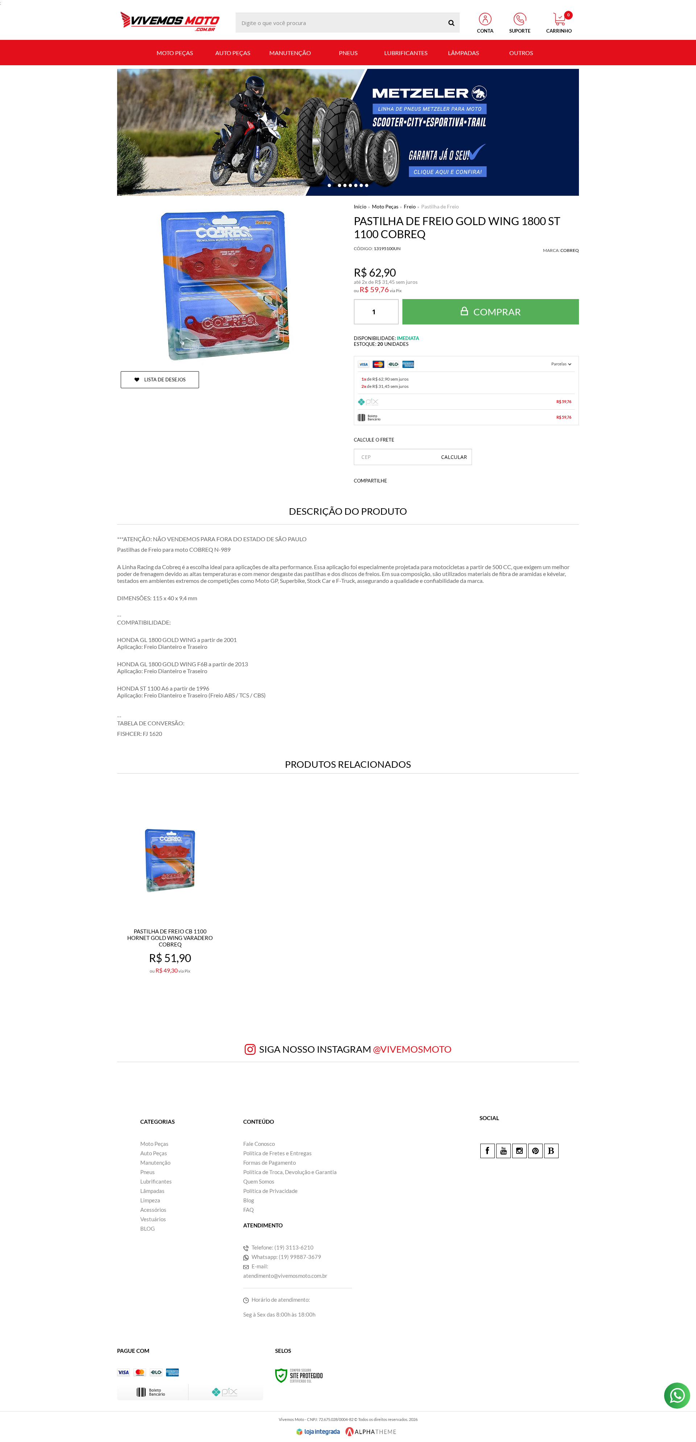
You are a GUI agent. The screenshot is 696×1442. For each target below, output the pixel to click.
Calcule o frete (374, 440)
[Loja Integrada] (318, 1432)
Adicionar (186, 996)
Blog (248, 1200)
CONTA (485, 31)
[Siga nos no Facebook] (487, 1151)
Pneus (147, 1172)
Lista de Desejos (164, 379)
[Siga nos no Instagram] (519, 1151)
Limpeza (150, 1200)
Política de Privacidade (270, 1191)
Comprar (496, 312)
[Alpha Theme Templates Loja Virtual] (370, 1431)
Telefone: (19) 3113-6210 (282, 1247)
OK (454, 457)
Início (360, 206)
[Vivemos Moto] (170, 22)
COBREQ (569, 250)
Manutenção (155, 1162)
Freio (410, 206)
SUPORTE (519, 31)
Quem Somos (258, 1181)
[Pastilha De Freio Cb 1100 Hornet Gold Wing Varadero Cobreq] (170, 900)
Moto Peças (385, 206)
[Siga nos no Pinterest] (535, 1151)
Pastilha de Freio (440, 206)
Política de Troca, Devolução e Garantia (290, 1172)
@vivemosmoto (412, 1049)
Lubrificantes (156, 1181)
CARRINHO (559, 23)
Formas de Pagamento (269, 1162)
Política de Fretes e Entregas (277, 1153)
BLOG (147, 1228)
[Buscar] (451, 23)
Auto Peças (153, 1153)
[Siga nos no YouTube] (503, 1151)
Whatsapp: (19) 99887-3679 (285, 1257)
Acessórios (153, 1209)
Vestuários (153, 1219)
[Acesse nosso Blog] (551, 1151)
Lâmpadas (152, 1191)
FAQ (248, 1209)
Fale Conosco (259, 1143)
